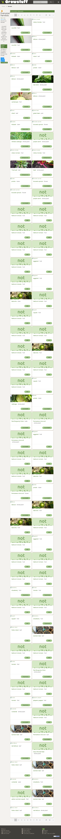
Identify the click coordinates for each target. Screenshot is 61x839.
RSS (3, 61)
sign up (2, 19)
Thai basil (14, 170)
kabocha (14, 301)
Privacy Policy (26, 830)
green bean (36, 113)
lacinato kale (37, 636)
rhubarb (14, 56)
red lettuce (15, 746)
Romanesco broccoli (39, 421)
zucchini (14, 28)
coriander (14, 711)
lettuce (35, 39)
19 (49, 15)
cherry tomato (37, 22)
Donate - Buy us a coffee (49, 833)
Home (3, 6)
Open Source (6, 830)
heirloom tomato (17, 215)
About (4, 829)
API (43, 829)
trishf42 (26, 61)
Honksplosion (25, 157)
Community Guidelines (28, 833)
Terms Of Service (27, 829)
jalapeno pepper (38, 700)
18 (46, 15)
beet (34, 170)
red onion (36, 85)
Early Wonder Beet (38, 751)
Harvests (10, 6)
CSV (2, 58)
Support (46, 830)
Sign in (2, 18)
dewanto (26, 106)
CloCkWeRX (25, 32)
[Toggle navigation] (58, 2)
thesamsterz (47, 118)
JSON (2, 59)
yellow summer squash (18, 799)
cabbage (14, 404)
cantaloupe (15, 102)
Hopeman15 (25, 595)
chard (35, 56)
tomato (35, 590)
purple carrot (37, 141)
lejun (27, 786)
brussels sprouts (38, 124)
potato (35, 67)
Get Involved (6, 833)
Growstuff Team (7, 832)
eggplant (36, 261)
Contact (45, 832)
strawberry (15, 590)
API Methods (4, 62)
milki (27, 220)
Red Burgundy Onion (18, 421)
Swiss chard (15, 630)
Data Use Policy (26, 832)
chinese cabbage (17, 141)
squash (35, 312)
